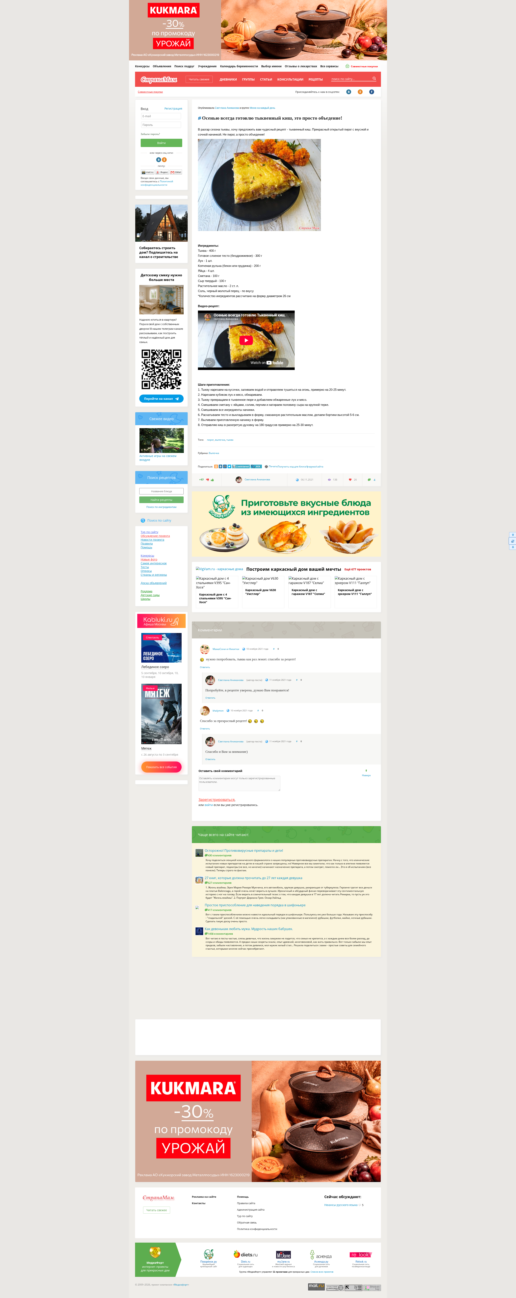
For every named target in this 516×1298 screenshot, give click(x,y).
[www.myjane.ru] (283, 1259)
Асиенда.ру (321, 1261)
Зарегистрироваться (217, 799)
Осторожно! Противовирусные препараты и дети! (244, 850)
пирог (210, 439)
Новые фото (149, 559)
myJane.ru (283, 1261)
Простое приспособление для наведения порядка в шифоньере (255, 905)
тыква (229, 439)
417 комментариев (219, 910)
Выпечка (214, 453)
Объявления (162, 66)
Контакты (198, 1203)
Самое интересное (154, 563)
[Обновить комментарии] (512, 541)
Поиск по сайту (159, 520)
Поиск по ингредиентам (161, 507)
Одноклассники (164, 159)
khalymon (218, 710)
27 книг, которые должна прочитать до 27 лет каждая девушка (253, 878)
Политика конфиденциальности (257, 1229)
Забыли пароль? (150, 134)
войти (209, 805)
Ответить (205, 667)
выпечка (220, 439)
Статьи (266, 79)
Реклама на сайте (204, 1197)
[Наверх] (512, 534)
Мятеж (146, 748)
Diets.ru (245, 1261)
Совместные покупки (364, 66)
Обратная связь (247, 1222)
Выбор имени (271, 66)
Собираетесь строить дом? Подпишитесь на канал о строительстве (158, 252)
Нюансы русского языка (341, 1205)
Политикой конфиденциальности (157, 183)
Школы (145, 599)
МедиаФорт (155, 1263)
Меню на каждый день (262, 108)
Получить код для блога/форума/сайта (300, 466)
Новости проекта (152, 540)
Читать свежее (199, 79)
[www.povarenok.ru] (208, 1259)
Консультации (290, 79)
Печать (273, 466)
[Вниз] (512, 547)
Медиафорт (181, 1284)
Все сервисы (329, 66)
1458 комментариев (220, 933)
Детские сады (150, 595)
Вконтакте (158, 159)
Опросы (146, 571)
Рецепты (316, 79)
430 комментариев (219, 855)
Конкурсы (142, 66)
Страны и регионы (154, 575)
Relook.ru (361, 1261)
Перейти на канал (158, 399)
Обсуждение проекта (155, 536)
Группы (248, 79)
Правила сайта (246, 1203)
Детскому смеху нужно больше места (161, 277)
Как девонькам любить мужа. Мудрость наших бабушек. (249, 929)
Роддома (146, 591)
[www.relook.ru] (361, 1259)
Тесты (145, 567)
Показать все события (161, 767)
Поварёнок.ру (208, 1261)
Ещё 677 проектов (357, 569)
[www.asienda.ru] (321, 1259)
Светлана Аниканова (227, 108)
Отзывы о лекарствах (301, 66)
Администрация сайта (250, 1209)
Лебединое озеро (155, 667)
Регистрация (173, 108)
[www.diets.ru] (245, 1259)
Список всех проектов (322, 1272)
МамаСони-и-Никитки (226, 649)
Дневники (228, 79)
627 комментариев (219, 883)
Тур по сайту (149, 532)
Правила (147, 543)
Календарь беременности (239, 66)
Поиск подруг (184, 66)
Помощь (146, 547)
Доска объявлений (154, 583)
